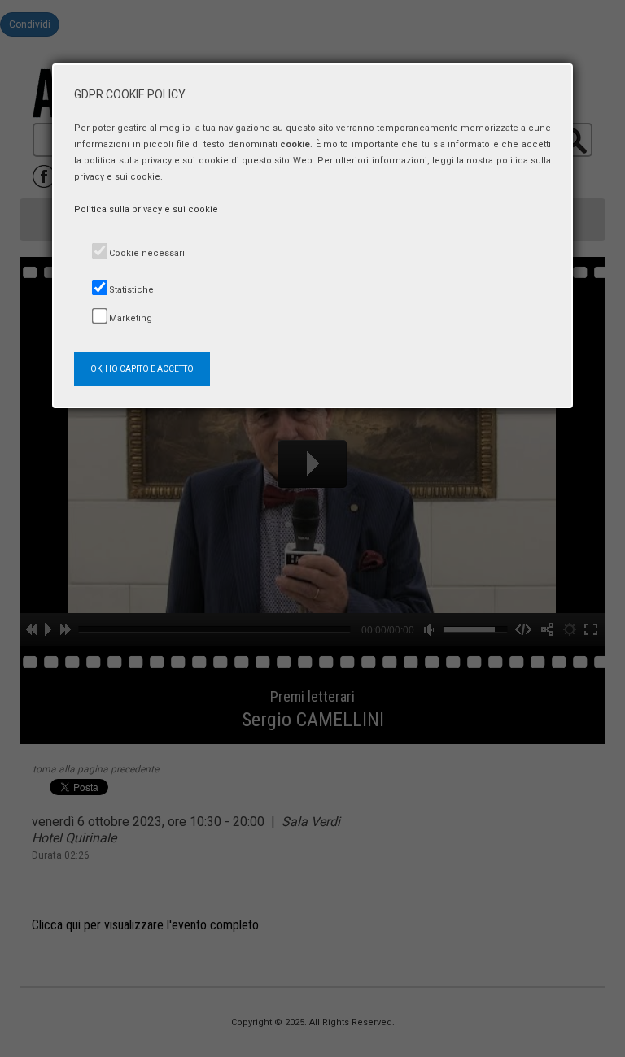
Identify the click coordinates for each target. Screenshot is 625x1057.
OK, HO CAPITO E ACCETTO (142, 368)
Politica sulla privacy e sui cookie (146, 209)
